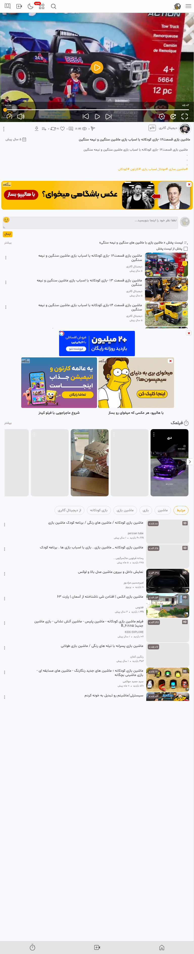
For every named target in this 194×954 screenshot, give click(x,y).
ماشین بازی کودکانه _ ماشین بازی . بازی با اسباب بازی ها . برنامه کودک (91, 547)
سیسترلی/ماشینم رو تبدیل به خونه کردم (114, 695)
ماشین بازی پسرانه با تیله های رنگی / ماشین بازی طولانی (102, 646)
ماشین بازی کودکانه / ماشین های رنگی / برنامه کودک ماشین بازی (95, 523)
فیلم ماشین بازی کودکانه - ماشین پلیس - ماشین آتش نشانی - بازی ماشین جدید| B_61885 (88, 623)
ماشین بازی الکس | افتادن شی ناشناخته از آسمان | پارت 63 (100, 597)
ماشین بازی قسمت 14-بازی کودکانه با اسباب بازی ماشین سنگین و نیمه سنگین (90, 307)
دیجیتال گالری (168, 128)
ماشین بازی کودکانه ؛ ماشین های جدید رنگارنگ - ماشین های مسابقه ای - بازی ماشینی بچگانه (90, 673)
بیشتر (8, 243)
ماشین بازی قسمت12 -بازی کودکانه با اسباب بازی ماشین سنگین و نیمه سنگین (90, 258)
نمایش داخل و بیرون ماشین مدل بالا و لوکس (110, 572)
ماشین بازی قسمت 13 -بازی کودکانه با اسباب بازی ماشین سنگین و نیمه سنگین (89, 282)
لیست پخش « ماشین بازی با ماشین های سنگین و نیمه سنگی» (141, 242)
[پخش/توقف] (97, 67)
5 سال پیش (13, 139)
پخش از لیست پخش (169, 249)
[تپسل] (61, 333)
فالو (152, 128)
